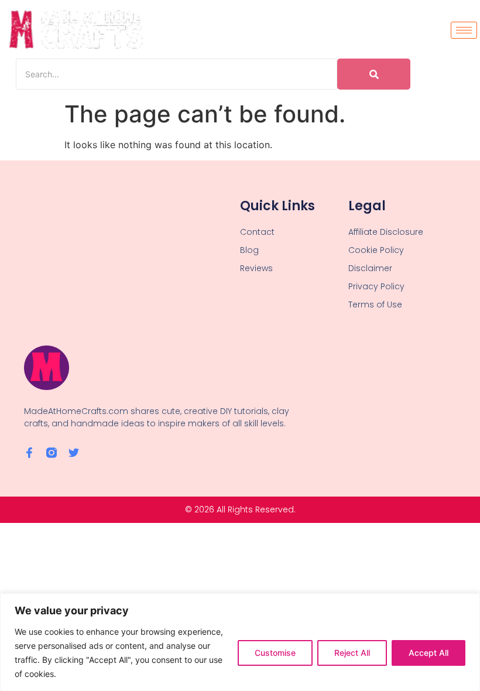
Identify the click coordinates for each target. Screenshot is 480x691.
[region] (240, 642)
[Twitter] (73, 452)
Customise (275, 653)
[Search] (373, 74)
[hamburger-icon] (464, 30)
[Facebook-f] (29, 452)
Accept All (428, 653)
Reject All (352, 653)
